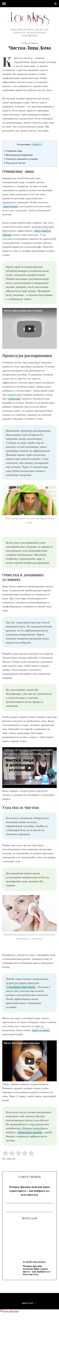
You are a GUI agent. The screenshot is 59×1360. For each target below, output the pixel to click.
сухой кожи (14, 398)
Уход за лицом (30, 43)
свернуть (36, 144)
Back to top (28, 1303)
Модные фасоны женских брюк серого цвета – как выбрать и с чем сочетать (29, 1190)
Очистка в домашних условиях (21, 158)
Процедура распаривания (18, 154)
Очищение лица (13, 150)
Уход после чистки (14, 162)
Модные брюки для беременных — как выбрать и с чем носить (29, 1238)
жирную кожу (10, 206)
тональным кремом (30, 1132)
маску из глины (40, 1030)
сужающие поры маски (21, 987)
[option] (29, 1190)
